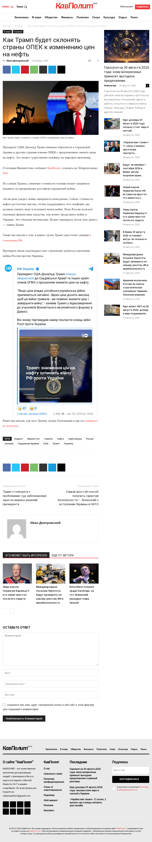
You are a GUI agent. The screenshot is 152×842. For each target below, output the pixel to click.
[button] (22, 7)
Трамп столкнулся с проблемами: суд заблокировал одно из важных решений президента (25, 498)
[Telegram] (52, 70)
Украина (68, 443)
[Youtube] (27, 811)
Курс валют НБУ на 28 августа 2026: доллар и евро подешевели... (136, 310)
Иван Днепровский (18, 60)
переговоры (75, 438)
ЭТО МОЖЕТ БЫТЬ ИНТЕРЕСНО (26, 555)
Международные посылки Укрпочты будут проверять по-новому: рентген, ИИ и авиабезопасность (49, 594)
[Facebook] (7, 70)
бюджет (18, 438)
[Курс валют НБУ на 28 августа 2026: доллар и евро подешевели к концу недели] (112, 310)
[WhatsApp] (34, 70)
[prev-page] (5, 610)
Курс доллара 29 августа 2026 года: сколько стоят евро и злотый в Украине (86, 790)
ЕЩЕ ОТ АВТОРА (63, 555)
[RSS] (27, 804)
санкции (9, 443)
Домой (6, 26)
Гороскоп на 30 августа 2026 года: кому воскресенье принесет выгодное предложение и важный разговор (85, 775)
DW (5, 173)
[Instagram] (13, 804)
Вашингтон (33, 438)
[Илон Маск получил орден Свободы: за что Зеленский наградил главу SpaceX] (84, 574)
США (45, 443)
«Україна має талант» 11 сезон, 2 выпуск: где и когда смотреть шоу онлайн (88, 802)
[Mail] (20, 804)
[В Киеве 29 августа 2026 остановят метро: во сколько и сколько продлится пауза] (112, 235)
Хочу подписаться (129, 779)
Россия (89, 438)
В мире (19, 26)
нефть (60, 438)
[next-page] (11, 610)
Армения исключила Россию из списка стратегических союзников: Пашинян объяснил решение (135, 287)
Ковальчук (110, 85)
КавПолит (54, 168)
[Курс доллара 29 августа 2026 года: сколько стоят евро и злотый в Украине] (112, 123)
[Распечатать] (43, 70)
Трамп (56, 443)
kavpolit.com (35, 831)
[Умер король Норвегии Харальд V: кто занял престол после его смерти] (17, 574)
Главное (18, 31)
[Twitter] (16, 70)
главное (48, 438)
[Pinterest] (25, 70)
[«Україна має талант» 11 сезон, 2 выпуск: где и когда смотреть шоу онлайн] (112, 146)
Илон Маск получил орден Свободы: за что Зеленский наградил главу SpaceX (81, 594)
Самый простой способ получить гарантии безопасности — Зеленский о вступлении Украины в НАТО (78, 498)
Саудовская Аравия (28, 443)
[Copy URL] (61, 70)
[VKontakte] (20, 811)
